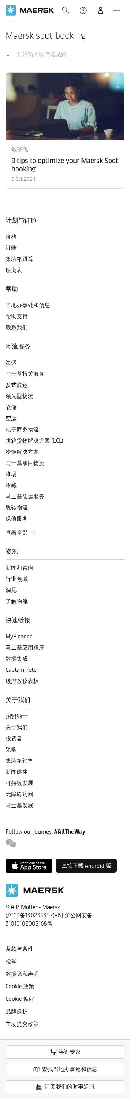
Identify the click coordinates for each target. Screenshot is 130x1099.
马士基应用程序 (25, 647)
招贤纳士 (17, 716)
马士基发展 (19, 805)
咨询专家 (70, 1052)
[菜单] (116, 10)
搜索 (66, 10)
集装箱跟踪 (19, 259)
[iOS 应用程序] (29, 866)
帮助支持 (84, 10)
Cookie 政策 (20, 986)
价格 (11, 236)
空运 (11, 418)
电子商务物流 (22, 429)
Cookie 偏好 (20, 999)
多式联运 (17, 385)
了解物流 (17, 601)
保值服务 (17, 518)
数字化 (19, 149)
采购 (11, 749)
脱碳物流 (17, 507)
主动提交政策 (22, 1024)
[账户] (100, 10)
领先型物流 (19, 396)
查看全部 (17, 532)
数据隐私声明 (22, 974)
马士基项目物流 (25, 463)
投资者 (14, 738)
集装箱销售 (19, 760)
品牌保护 (17, 1011)
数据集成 (17, 658)
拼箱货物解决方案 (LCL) (34, 440)
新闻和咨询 (19, 567)
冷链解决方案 (22, 452)
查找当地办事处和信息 (69, 1069)
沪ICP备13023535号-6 (33, 915)
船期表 (14, 270)
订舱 (11, 247)
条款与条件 (19, 948)
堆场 (11, 474)
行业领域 (17, 579)
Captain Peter (22, 670)
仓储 (11, 407)
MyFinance (19, 636)
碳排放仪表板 (22, 681)
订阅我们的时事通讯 (70, 1086)
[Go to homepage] (30, 10)
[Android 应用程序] (86, 866)
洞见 (11, 590)
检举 (11, 961)
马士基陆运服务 (25, 496)
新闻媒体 (17, 772)
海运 (11, 362)
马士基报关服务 (25, 374)
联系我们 (17, 327)
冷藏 (11, 485)
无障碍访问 (19, 794)
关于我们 (17, 727)
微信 (11, 843)
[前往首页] (35, 895)
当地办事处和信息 (28, 305)
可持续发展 (19, 783)
